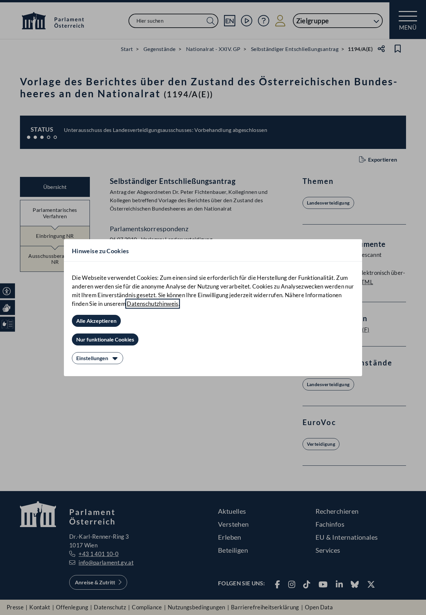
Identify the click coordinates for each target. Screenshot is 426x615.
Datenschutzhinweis (152, 303)
